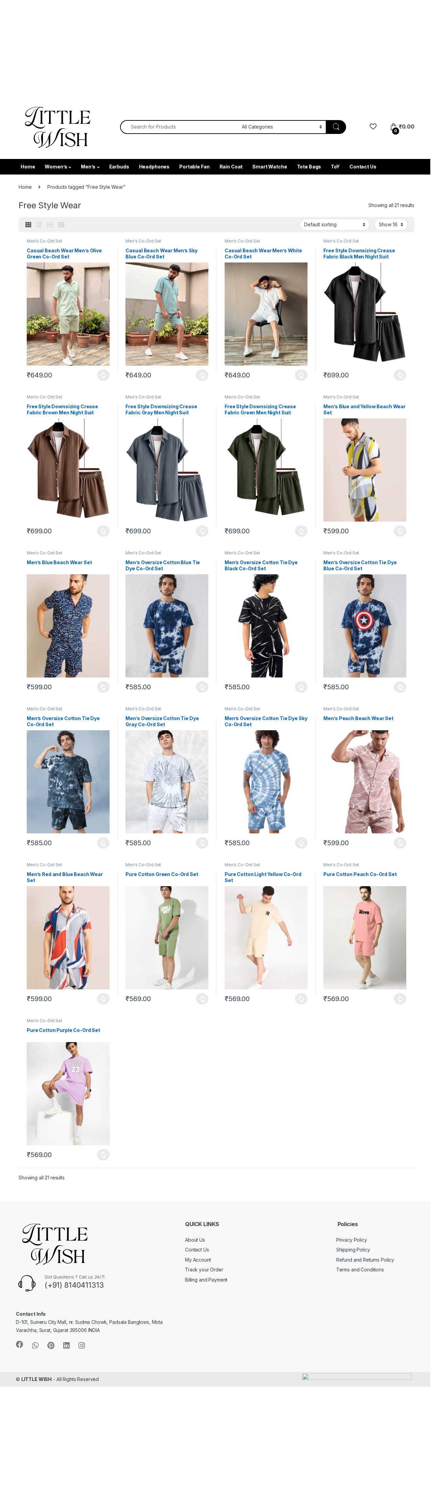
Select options (101, 375)
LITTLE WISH (36, 1379)
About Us (195, 1240)
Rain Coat (231, 166)
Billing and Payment (206, 1280)
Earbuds (119, 166)
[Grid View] (28, 225)
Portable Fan (194, 166)
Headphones (154, 166)
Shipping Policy (353, 1249)
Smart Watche (269, 166)
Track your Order (204, 1269)
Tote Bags (309, 166)
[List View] (50, 225)
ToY (335, 166)
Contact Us (363, 166)
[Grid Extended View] (39, 225)
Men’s (88, 166)
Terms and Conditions (360, 1269)
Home (28, 166)
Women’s (56, 166)
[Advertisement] (203, 47)
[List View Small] (61, 225)
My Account (198, 1260)
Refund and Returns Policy (365, 1260)
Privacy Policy (351, 1240)
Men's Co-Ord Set (44, 241)
